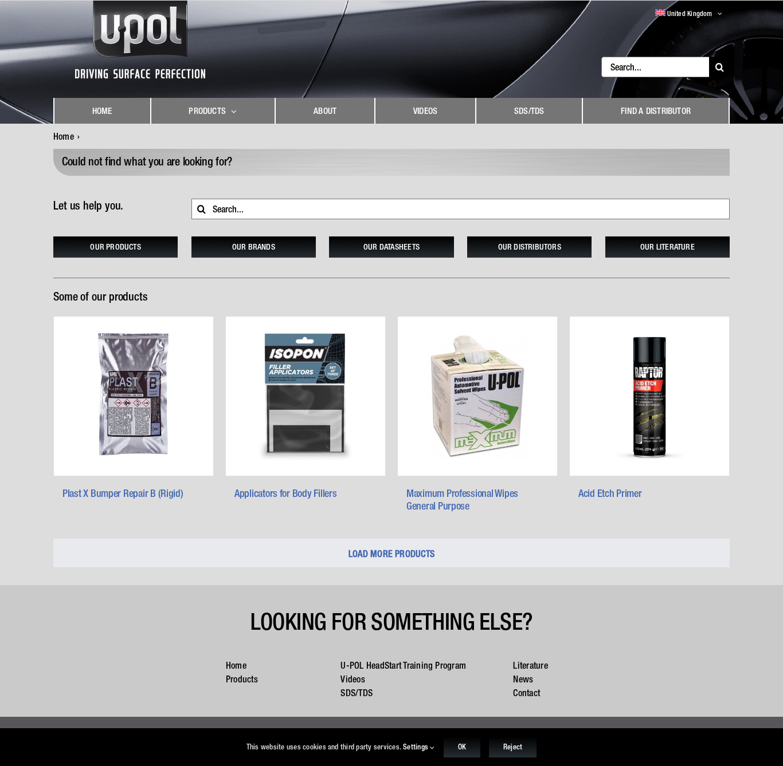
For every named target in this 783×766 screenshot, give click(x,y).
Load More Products (391, 553)
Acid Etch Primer (610, 493)
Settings (416, 747)
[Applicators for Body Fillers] (305, 396)
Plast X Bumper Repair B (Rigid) (122, 493)
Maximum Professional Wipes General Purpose (462, 499)
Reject (512, 747)
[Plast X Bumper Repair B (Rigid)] (133, 396)
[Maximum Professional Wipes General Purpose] (477, 396)
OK (462, 747)
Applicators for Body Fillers (285, 493)
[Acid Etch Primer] (649, 396)
